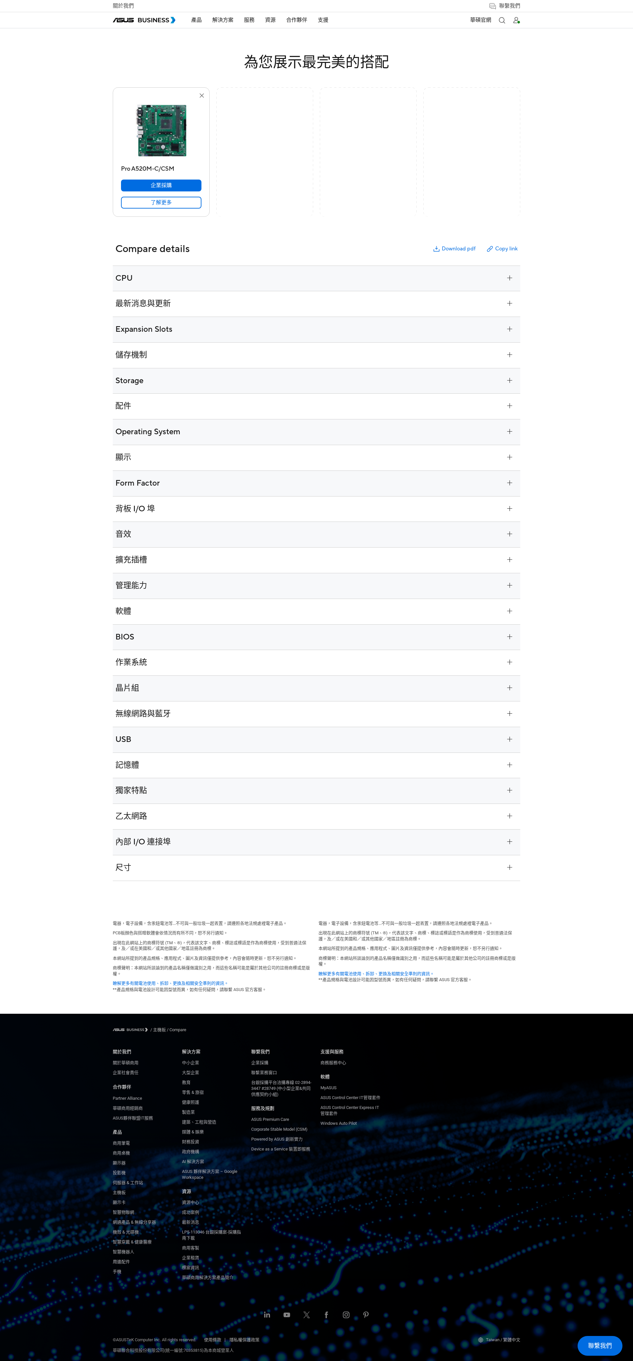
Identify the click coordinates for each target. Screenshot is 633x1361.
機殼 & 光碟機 (126, 1232)
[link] (161, 203)
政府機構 (190, 1151)
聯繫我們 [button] (509, 6)
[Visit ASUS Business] (131, 1030)
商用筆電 (121, 1143)
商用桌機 (121, 1152)
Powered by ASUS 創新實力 (277, 1139)
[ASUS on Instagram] (346, 1315)
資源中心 (190, 1202)
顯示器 (119, 1162)
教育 (186, 1082)
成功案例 (190, 1212)
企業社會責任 (125, 1072)
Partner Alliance (127, 1098)
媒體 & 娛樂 (193, 1131)
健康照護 (190, 1102)
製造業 (188, 1112)
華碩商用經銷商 (128, 1108)
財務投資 (190, 1141)
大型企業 (190, 1072)
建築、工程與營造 (199, 1122)
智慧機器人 (123, 1251)
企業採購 (259, 1062)
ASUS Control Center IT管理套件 (350, 1097)
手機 (117, 1271)
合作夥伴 (122, 1087)
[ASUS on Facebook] (326, 1315)
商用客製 (190, 1247)
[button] (502, 20)
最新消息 (190, 1222)
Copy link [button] (506, 248)
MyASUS (328, 1087)
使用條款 (212, 1339)
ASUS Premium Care (270, 1119)
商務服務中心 (333, 1062)
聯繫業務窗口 (264, 1072)
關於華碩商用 (125, 1062)
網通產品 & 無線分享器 (134, 1222)
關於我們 (123, 6)
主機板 (119, 1192)
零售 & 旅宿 (193, 1092)
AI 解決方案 (193, 1161)
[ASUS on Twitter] (306, 1315)
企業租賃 (190, 1257)
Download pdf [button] (458, 248)
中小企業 (190, 1062)
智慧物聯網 (123, 1212)
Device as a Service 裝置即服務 (280, 1149)
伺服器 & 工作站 (128, 1182)
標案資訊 (190, 1267)
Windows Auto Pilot (338, 1123)
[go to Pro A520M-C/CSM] (161, 131)
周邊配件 (121, 1261)
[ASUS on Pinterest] (366, 1315)
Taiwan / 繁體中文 (503, 1339)
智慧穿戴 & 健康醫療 (132, 1241)
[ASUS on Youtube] (287, 1315)
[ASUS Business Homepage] (144, 20)
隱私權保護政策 (244, 1339)
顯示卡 (119, 1202)
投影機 (119, 1172)
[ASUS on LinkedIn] (267, 1315)
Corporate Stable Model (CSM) (279, 1129)
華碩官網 (480, 20)
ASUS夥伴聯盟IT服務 (133, 1118)
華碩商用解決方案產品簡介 (207, 1277)
